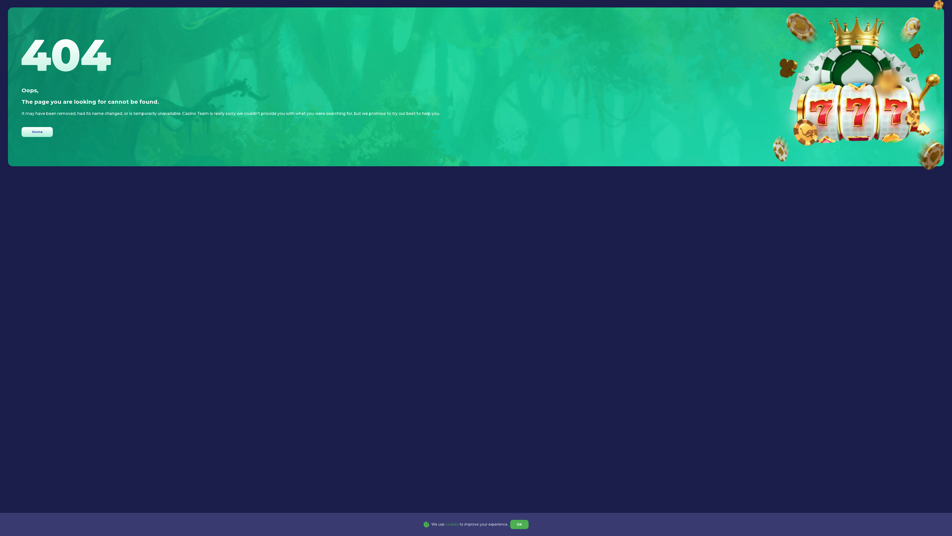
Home (37, 132)
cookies (452, 524)
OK (519, 524)
